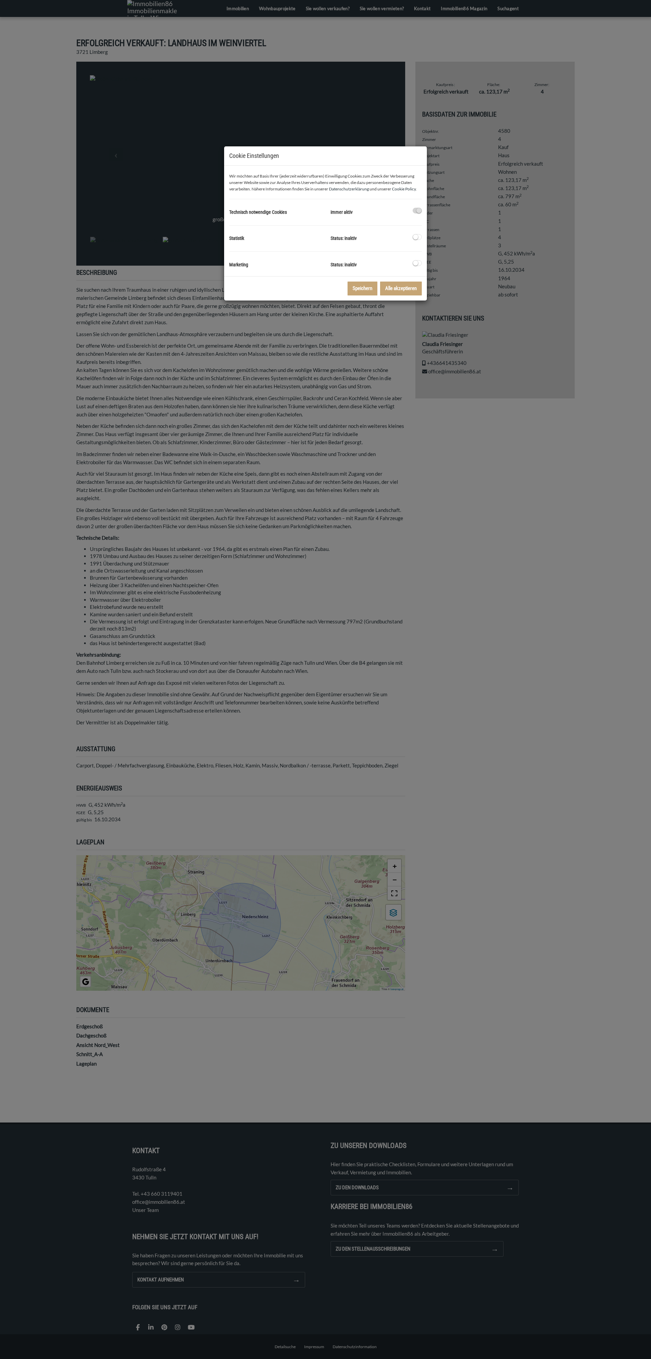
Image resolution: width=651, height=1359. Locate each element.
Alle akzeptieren (401, 288)
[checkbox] (417, 210)
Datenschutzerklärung (349, 188)
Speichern (362, 288)
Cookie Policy (404, 188)
